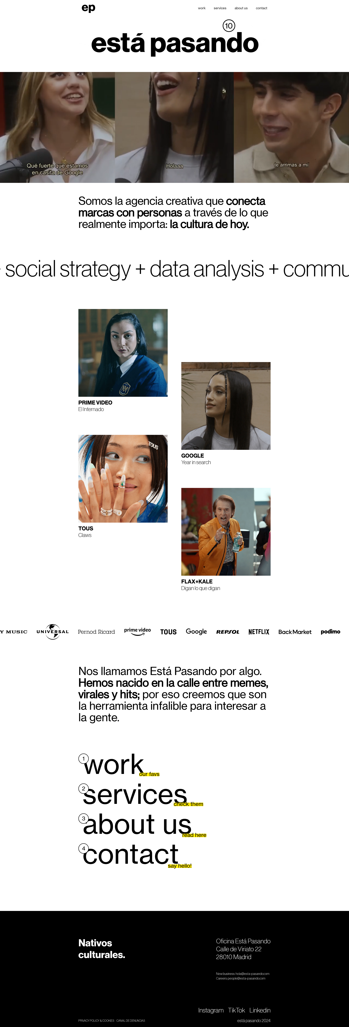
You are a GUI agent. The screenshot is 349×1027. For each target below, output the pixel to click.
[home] (88, 8)
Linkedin (260, 1010)
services (220, 8)
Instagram (211, 1010)
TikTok (236, 1010)
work (202, 8)
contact (261, 8)
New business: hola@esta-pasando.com (242, 974)
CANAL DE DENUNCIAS (130, 1020)
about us (241, 8)
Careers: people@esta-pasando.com (240, 978)
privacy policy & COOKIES (96, 1020)
